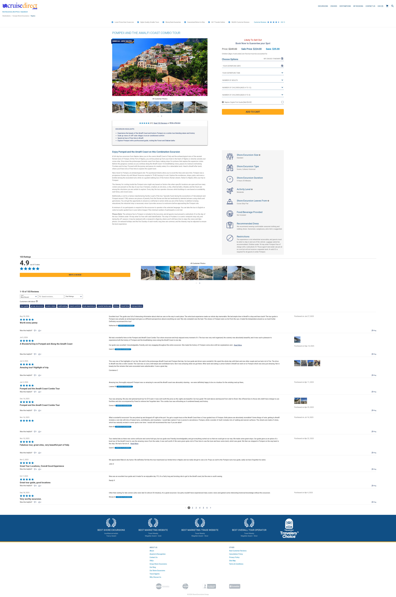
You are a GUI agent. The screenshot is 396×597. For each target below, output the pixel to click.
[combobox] (29, 296)
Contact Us (370, 6)
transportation (136, 306)
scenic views (51, 306)
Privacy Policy (234, 557)
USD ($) (380, 6)
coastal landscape (104, 306)
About (152, 551)
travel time (125, 306)
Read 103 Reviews (160, 123)
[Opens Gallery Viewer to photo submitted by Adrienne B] (178, 107)
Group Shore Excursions (158, 564)
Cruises (333, 6)
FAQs (152, 561)
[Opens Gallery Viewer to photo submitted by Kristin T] (142, 107)
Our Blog (153, 567)
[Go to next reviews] (211, 507)
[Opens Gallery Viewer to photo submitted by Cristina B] (118, 107)
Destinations (345, 6)
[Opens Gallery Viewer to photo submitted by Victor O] (154, 107)
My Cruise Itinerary (272, 59)
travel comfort (75, 306)
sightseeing (62, 306)
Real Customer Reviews (237, 551)
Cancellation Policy (236, 554)
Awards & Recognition (158, 554)
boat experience (89, 306)
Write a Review (175, 123)
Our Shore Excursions (157, 571)
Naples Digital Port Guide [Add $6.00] (238, 102)
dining (116, 306)
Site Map (232, 561)
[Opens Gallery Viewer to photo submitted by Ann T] (166, 107)
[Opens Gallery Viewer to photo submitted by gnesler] (130, 107)
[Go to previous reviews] (185, 507)
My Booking (358, 6)
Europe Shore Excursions (21, 16)
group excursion (37, 306)
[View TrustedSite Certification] (234, 586)
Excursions (323, 6)
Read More (238, 345)
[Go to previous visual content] (158, 116)
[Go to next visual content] (162, 116)
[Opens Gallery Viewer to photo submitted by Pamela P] (190, 107)
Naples (33, 16)
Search (392, 6)
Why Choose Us (155, 577)
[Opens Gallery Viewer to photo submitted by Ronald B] (201, 107)
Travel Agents (155, 574)
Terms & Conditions (236, 564)
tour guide (24, 306)
